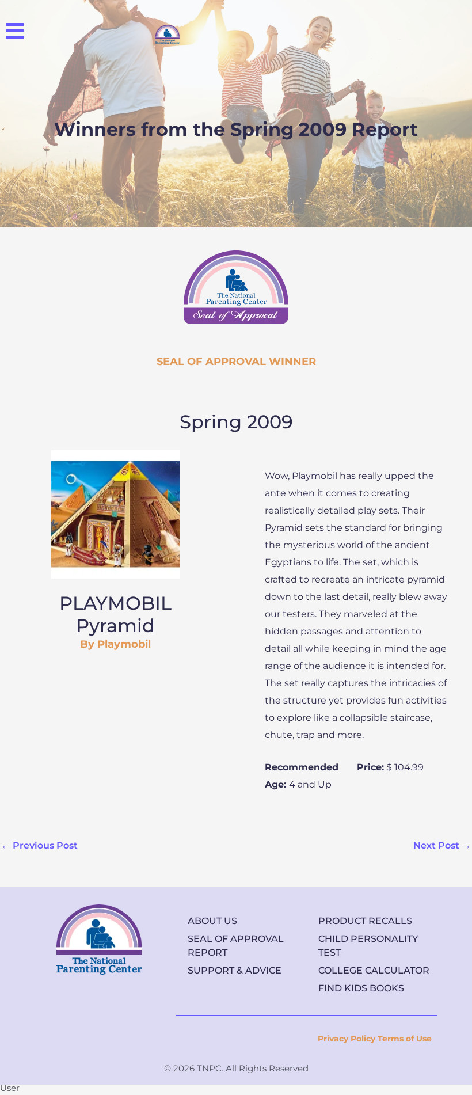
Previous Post (39, 845)
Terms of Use (405, 1038)
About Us (212, 920)
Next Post (442, 845)
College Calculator (373, 970)
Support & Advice (234, 970)
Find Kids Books (361, 988)
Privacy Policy (346, 1038)
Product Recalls (365, 920)
